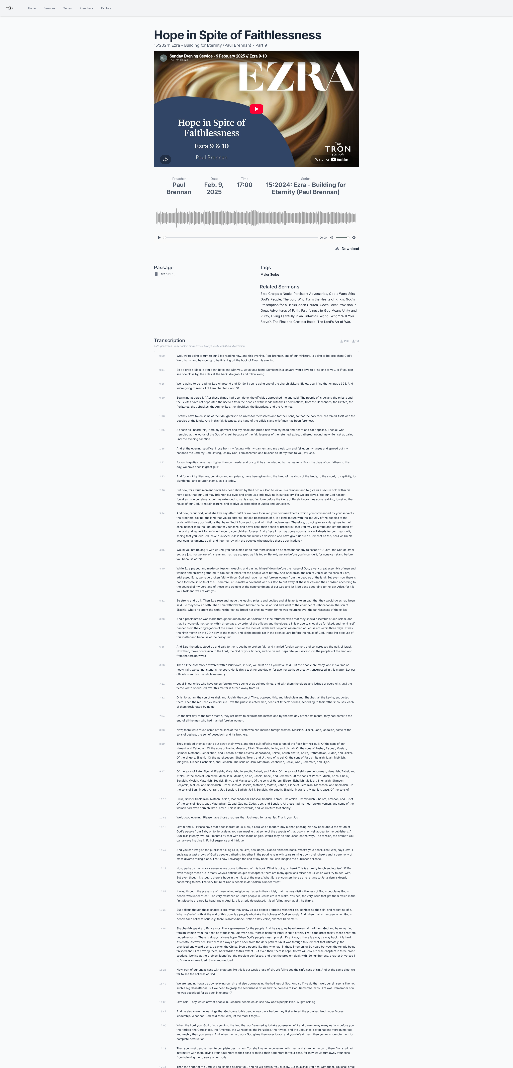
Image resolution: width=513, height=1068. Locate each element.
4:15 (162, 549)
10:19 (162, 799)
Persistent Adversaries (310, 294)
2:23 (162, 476)
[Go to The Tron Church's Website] (9, 8)
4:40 (162, 568)
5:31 (162, 600)
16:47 (162, 1011)
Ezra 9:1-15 (167, 274)
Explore (106, 8)
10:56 (162, 817)
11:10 (162, 826)
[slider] (240, 238)
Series (67, 8)
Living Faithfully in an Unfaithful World (299, 316)
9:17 (162, 771)
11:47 (162, 849)
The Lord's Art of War (333, 322)
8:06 (162, 729)
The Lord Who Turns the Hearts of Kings (313, 299)
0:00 (162, 355)
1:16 (162, 416)
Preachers (86, 8)
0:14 (162, 369)
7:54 (162, 715)
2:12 (162, 462)
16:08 (162, 1002)
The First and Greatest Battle (294, 322)
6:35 (162, 646)
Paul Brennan (179, 188)
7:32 (162, 697)
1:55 (162, 448)
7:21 (162, 683)
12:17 (162, 868)
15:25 (162, 969)
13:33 (162, 909)
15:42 (162, 983)
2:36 (162, 490)
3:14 (162, 513)
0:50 (162, 397)
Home (32, 8)
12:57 (162, 891)
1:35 (162, 429)
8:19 (162, 743)
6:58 (162, 665)
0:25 (162, 383)
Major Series (270, 274)
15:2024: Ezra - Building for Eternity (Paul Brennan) (306, 188)
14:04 (162, 928)
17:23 (162, 1048)
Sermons (49, 8)
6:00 (162, 619)
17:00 (162, 1025)
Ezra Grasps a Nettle (276, 294)
